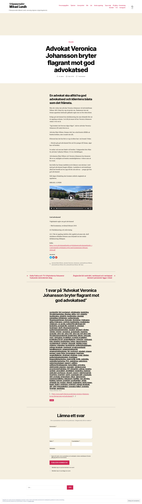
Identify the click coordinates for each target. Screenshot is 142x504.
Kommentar (53, 426)
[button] (71, 198)
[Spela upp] (51, 208)
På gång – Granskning (119, 5)
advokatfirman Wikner (86, 263)
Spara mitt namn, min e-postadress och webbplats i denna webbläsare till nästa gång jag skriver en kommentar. (71, 456)
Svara (51, 400)
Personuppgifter (64, 5)
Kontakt (111, 7)
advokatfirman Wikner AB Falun (74, 264)
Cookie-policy (31, 501)
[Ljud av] (88, 208)
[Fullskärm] (90, 208)
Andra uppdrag (98, 5)
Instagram (123, 7)
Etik (87, 5)
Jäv (91, 5)
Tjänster (72, 5)
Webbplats (52, 448)
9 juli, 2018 (71, 76)
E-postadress (76, 441)
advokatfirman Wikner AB (59, 264)
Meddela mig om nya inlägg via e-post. (61, 471)
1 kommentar (81, 76)
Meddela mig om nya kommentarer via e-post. (63, 467)
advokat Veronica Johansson (71, 263)
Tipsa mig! (108, 5)
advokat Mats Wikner (57, 263)
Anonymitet (80, 5)
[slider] (69, 208)
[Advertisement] (71, 24)
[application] (71, 198)
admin (62, 76)
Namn (52, 441)
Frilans (71, 42)
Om (117, 7)
